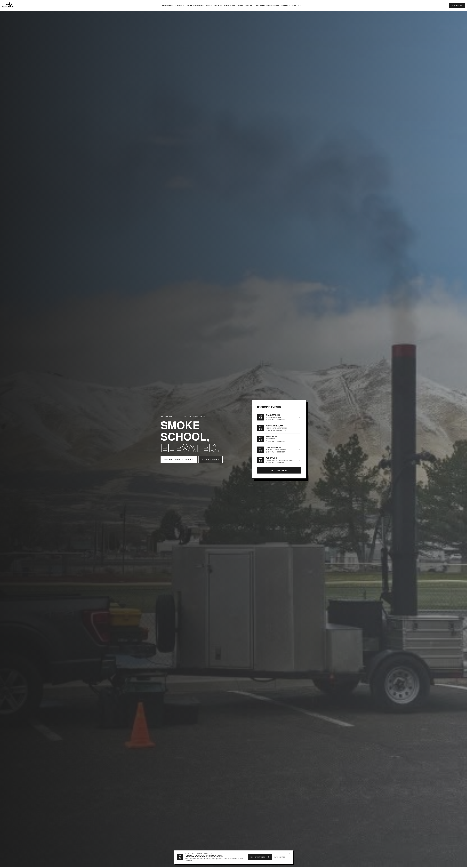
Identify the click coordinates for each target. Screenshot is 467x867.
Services (284, 5)
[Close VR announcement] (289, 853)
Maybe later (280, 857)
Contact (296, 5)
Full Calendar (279, 470)
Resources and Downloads (267, 5)
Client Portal (230, 5)
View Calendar (210, 459)
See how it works (258, 857)
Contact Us (457, 5)
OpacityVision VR (245, 5)
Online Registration (195, 5)
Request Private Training (178, 459)
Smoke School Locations (172, 5)
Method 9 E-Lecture (214, 5)
